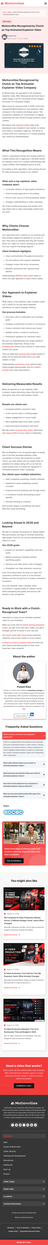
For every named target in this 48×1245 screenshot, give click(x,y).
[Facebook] (9, 812)
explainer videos (23, 125)
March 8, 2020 (11, 38)
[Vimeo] (31, 1125)
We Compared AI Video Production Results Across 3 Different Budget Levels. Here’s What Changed (24, 920)
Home (5, 12)
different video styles (24, 276)
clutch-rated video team (16, 635)
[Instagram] (5, 812)
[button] (45, 3)
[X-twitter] (17, 812)
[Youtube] (13, 812)
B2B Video (7, 21)
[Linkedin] (21, 812)
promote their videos (24, 430)
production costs (22, 364)
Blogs (10, 12)
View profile (21, 716)
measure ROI (11, 433)
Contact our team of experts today (17, 642)
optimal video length (27, 354)
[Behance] (35, 1125)
